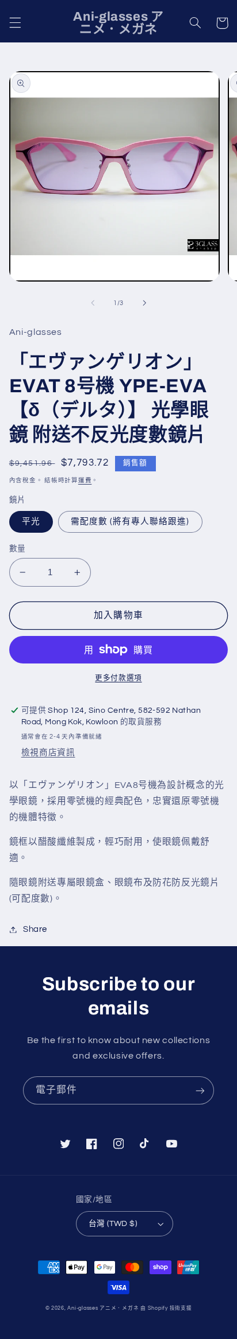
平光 (31, 521)
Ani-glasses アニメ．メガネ (103, 1308)
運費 (84, 480)
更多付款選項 (118, 678)
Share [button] (35, 929)
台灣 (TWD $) (113, 1224)
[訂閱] (200, 1090)
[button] (15, 23)
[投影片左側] (92, 302)
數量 (17, 549)
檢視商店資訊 (48, 752)
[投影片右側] (144, 302)
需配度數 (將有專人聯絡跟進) (130, 521)
